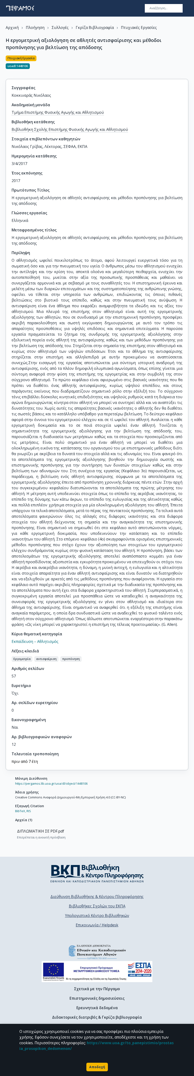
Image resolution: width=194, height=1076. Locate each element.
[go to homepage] (20, 8)
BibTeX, (20, 811)
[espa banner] (97, 971)
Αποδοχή (97, 1067)
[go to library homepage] (97, 873)
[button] (22, 659)
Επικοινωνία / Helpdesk (97, 925)
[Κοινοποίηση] (186, 64)
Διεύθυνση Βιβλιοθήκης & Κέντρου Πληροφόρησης (97, 896)
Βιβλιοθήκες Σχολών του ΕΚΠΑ (97, 906)
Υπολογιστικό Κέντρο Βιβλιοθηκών (97, 915)
